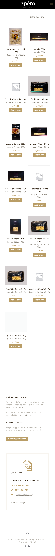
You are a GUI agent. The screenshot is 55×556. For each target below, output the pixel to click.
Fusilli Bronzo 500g (39, 99)
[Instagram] (29, 546)
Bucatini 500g (39, 49)
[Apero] (27, 4)
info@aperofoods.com (23, 495)
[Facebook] (25, 546)
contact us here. (24, 415)
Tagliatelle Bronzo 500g (15, 335)
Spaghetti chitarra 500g (39, 289)
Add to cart (16, 65)
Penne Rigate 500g (15, 239)
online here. (18, 407)
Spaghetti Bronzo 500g (16, 289)
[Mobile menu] (51, 4)
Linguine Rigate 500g (39, 144)
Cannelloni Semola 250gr (16, 99)
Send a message (18, 502)
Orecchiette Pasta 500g (15, 189)
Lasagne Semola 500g (15, 144)
